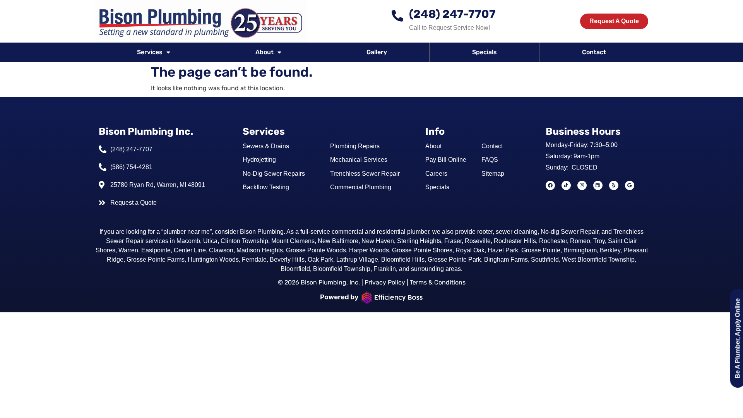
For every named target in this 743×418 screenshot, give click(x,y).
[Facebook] (550, 185)
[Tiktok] (566, 185)
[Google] (629, 185)
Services (150, 52)
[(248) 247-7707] (397, 16)
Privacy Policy (385, 282)
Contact (594, 52)
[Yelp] (613, 185)
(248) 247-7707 (452, 14)
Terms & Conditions (438, 282)
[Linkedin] (598, 185)
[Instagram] (582, 185)
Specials (484, 52)
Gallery (376, 52)
